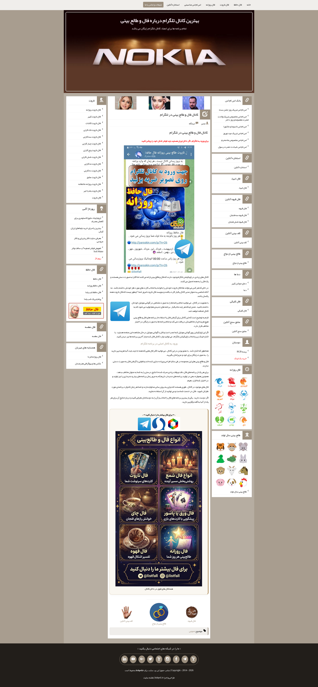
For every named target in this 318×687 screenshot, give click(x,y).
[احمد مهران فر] (193, 103)
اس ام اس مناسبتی (192, 4)
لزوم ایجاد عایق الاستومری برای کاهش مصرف (88, 220)
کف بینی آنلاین (240, 242)
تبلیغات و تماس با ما (153, 4)
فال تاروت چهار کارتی (91, 143)
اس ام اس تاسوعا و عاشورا (235, 126)
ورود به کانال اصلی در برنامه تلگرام (159, 343)
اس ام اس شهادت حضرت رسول (232, 146)
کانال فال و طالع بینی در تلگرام (179, 114)
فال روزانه (210, 4)
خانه (249, 4)
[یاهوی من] (193, 659)
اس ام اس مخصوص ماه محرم (234, 140)
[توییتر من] (150, 659)
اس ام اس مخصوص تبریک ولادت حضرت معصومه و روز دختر (233, 118)
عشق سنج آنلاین (239, 331)
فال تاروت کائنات (93, 123)
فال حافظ (238, 4)
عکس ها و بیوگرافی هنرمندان (88, 363)
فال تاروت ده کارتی (92, 170)
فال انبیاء (243, 187)
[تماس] (159, 659)
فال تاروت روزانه (93, 109)
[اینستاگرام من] (167, 659)
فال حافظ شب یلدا (93, 292)
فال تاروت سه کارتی (92, 136)
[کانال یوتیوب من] (133, 659)
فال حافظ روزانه (94, 285)
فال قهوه (243, 208)
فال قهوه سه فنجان (238, 215)
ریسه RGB (242, 351)
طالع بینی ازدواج (240, 263)
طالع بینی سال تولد (238, 491)
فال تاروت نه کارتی (92, 163)
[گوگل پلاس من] (141, 659)
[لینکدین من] (124, 659)
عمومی (192, 631)
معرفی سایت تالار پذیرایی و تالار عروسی (88, 240)
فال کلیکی (242, 310)
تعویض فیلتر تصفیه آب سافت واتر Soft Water (87, 250)
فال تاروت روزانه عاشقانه (89, 184)
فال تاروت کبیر (94, 116)
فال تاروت (224, 4)
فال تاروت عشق (94, 177)
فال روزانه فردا (94, 356)
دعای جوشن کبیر (239, 283)
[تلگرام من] (185, 659)
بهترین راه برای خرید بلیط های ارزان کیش (87, 230)
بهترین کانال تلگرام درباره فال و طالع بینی (160, 20)
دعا (245, 290)
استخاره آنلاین (173, 4)
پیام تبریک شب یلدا (92, 299)
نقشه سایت (148, 677)
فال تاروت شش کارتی (91, 157)
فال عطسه (96, 336)
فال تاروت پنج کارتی (92, 150)
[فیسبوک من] (176, 659)
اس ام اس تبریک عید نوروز (235, 133)
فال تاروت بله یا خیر (92, 190)
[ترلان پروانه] (159, 103)
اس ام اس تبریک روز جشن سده (233, 109)
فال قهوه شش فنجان (237, 221)
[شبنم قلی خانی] (125, 103)
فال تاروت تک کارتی (92, 130)
